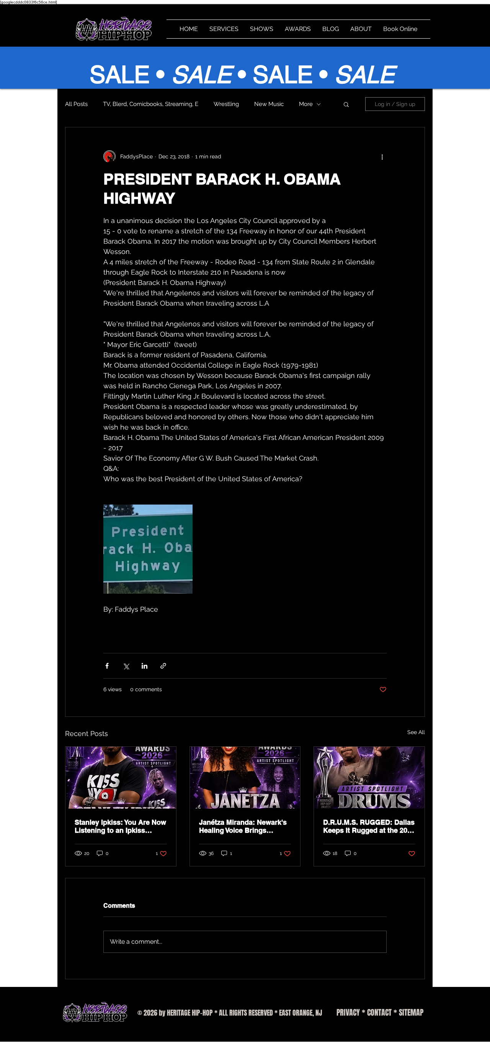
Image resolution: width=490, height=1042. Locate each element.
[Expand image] (148, 549)
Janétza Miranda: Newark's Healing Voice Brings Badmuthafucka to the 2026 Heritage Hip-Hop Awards (244, 826)
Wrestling (226, 104)
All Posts (76, 104)
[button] (346, 104)
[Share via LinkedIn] (144, 665)
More (306, 104)
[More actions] (382, 156)
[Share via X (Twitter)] (125, 665)
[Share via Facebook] (107, 665)
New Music (269, 104)
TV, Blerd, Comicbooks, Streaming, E (150, 104)
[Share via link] (163, 665)
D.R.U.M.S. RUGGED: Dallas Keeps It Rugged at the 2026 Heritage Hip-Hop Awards (369, 826)
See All (416, 732)
